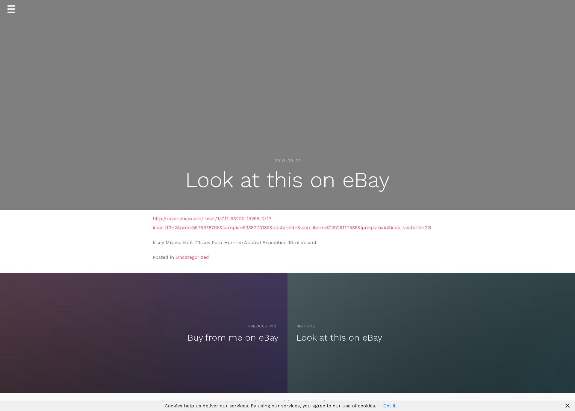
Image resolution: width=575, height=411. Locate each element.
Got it (389, 406)
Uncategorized (192, 257)
